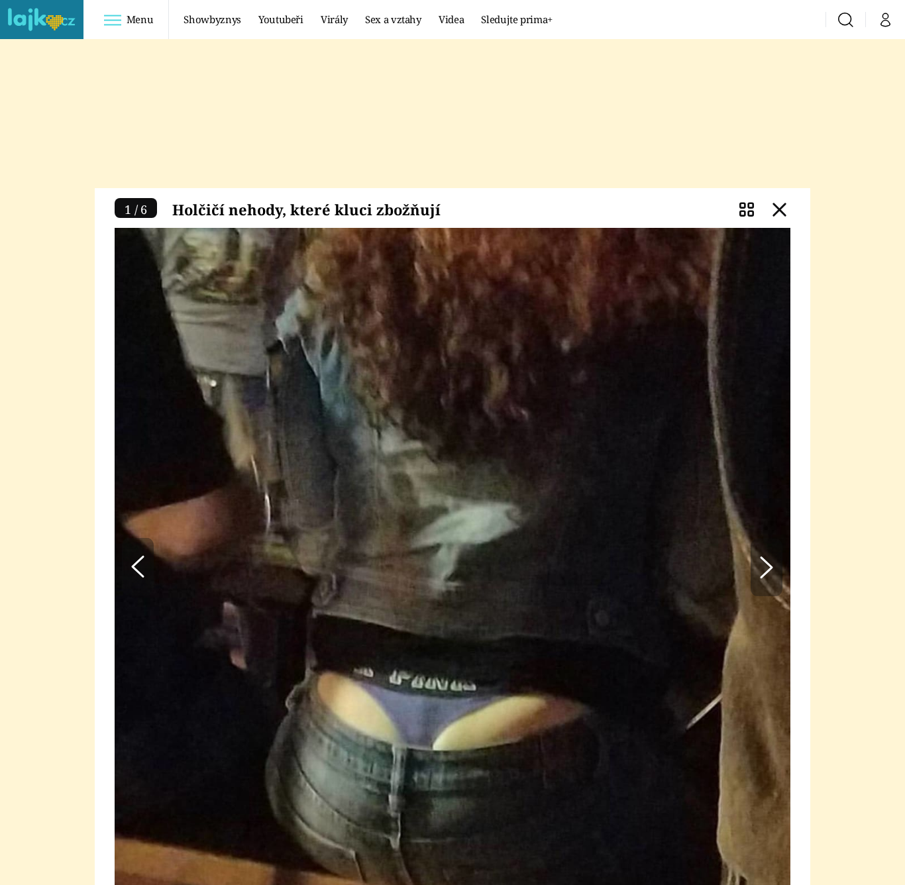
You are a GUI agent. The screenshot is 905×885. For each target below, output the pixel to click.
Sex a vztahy (393, 19)
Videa (451, 19)
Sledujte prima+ (517, 19)
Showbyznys (212, 19)
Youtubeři (280, 19)
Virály (334, 19)
